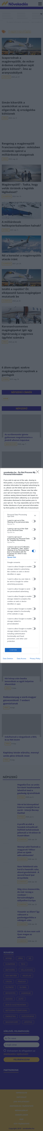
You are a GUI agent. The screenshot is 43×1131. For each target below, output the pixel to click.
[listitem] (21, 515)
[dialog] (21, 565)
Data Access (21, 658)
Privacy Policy (35, 658)
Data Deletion (8, 658)
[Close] (38, 472)
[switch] (34, 521)
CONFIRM (13, 650)
